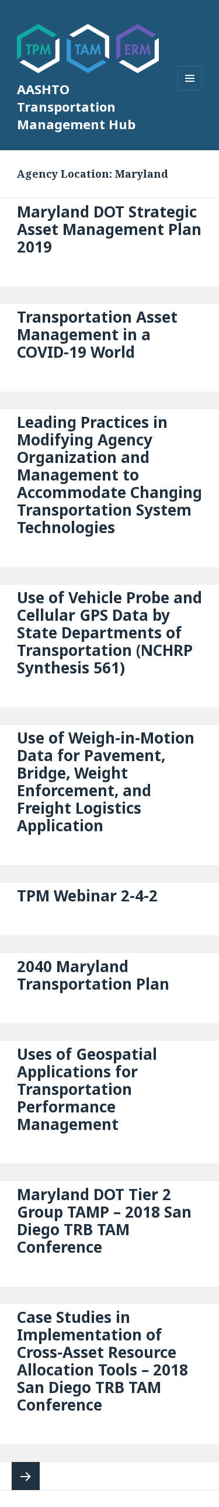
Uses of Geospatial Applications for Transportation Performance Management (87, 1089)
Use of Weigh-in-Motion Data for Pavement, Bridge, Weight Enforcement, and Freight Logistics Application (105, 781)
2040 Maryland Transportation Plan (93, 975)
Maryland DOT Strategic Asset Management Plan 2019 (109, 229)
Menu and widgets (190, 90)
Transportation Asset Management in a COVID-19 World (97, 334)
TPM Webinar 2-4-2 (87, 895)
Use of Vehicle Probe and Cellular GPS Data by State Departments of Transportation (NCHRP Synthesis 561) (109, 632)
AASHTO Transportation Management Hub (76, 106)
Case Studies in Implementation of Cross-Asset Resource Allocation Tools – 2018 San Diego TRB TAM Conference (102, 1360)
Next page (26, 1476)
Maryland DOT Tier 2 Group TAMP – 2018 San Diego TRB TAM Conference (104, 1220)
